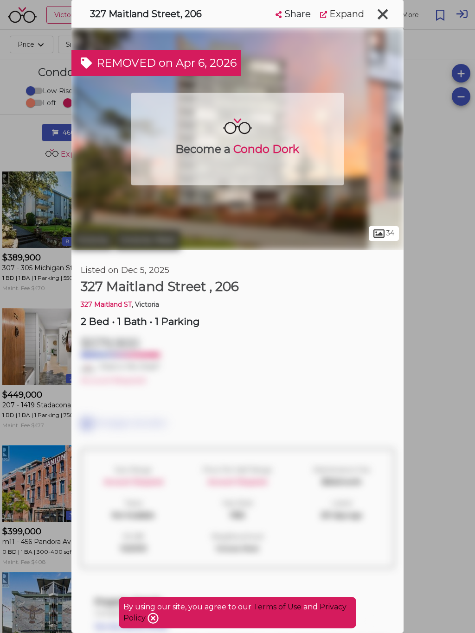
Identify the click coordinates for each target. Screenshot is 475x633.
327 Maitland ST (106, 304)
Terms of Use (277, 606)
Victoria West (147, 240)
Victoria (92, 240)
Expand (345, 13)
